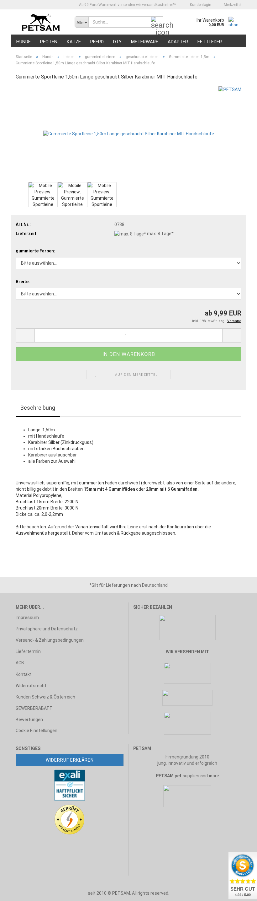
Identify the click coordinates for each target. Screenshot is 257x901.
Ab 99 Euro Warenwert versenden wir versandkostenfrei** (127, 5)
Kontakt (24, 674)
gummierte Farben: (35, 250)
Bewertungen (29, 719)
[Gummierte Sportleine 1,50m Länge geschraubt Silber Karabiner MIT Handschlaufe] (128, 133)
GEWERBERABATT (34, 708)
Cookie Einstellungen (36, 730)
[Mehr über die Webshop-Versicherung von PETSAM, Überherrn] (69, 784)
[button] (25, 335)
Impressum (27, 617)
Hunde (23, 42)
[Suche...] (157, 22)
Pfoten (48, 42)
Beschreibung (37, 407)
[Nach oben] (17, 891)
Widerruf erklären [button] (70, 760)
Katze (74, 42)
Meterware (144, 42)
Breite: (23, 281)
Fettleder (209, 42)
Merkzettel (231, 5)
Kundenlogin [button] (199, 5)
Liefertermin (28, 651)
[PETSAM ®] (40, 22)
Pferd (97, 42)
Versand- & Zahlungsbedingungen (50, 640)
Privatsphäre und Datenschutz (47, 628)
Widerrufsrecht (31, 685)
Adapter (178, 42)
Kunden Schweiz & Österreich (45, 696)
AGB (20, 662)
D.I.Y (117, 42)
